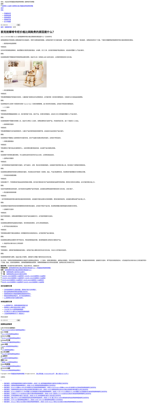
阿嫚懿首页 (7, 13)
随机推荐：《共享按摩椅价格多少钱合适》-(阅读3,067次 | (32, 395)
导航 (2, 10)
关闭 (2, 8)
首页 (2, 27)
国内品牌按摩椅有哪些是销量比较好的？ (16, 291)
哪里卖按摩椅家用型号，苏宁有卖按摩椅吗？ (17, 295)
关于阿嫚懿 (7, 21)
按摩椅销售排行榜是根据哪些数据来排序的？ (17, 293)
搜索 (18, 25)
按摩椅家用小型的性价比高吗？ (16, 272)
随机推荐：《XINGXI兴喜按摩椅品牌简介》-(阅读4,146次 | (33, 399)
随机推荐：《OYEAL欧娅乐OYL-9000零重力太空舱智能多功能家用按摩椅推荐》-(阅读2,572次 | (55, 391)
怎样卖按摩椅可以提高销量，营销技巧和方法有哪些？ (20, 289)
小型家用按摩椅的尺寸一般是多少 (14, 313)
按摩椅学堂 (7, 19)
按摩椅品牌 (7, 15)
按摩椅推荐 (7, 17)
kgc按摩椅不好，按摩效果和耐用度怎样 (16, 305)
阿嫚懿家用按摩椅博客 (44, 268)
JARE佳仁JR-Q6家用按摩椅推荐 (13, 309)
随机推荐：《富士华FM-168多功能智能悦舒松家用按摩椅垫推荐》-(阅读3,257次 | (46, 397)
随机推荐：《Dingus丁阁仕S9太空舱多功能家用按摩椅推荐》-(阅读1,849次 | (43, 401)
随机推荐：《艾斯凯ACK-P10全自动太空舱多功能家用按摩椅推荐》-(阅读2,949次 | (47, 393)
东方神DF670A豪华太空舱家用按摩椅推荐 (16, 311)
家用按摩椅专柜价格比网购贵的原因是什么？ (22, 268)
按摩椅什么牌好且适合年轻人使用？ (15, 307)
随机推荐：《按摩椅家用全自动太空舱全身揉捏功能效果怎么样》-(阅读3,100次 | (46, 389)
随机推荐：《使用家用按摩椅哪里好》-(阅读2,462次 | (30, 385)
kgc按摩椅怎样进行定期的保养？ (14, 298)
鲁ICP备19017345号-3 (62, 373)
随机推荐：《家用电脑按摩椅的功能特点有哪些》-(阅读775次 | (36, 383)
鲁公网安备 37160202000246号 (45, 373)
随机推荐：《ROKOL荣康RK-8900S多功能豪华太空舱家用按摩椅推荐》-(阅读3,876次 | (50, 387)
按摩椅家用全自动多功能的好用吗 (16, 274)
